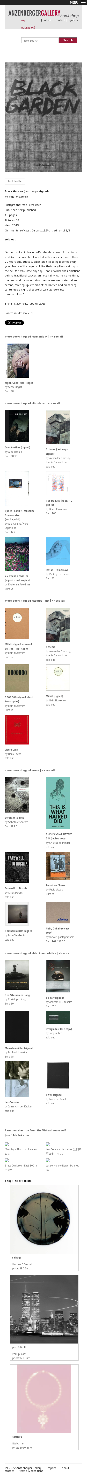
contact (60, 20)
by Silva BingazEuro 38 (19, 387)
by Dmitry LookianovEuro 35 (57, 574)
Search (68, 40)
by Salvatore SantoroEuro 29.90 (16, 822)
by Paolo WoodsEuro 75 (55, 889)
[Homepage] (43, 16)
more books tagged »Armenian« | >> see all (34, 336)
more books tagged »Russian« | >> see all (32, 403)
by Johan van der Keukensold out (18, 1107)
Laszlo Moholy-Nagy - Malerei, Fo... (62, 1167)
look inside (15, 181)
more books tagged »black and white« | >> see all (38, 953)
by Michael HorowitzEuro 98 (19, 1052)
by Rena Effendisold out (13, 754)
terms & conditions (31, 1471)
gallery (74, 20)
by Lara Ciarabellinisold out (19, 935)
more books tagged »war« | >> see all (30, 770)
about (47, 20)
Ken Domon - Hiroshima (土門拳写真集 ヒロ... (63, 1151)
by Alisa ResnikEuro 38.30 (17, 452)
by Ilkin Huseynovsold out (56, 700)
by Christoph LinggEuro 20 (17, 999)
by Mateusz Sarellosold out (56, 1099)
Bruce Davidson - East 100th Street (21, 1167)
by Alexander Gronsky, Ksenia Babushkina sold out (58, 458)
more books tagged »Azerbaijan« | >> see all (35, 600)
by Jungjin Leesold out (59, 1033)
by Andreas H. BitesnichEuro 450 (59, 1002)
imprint (51, 1468)
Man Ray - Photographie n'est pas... (21, 1151)
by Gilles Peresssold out (16, 892)
